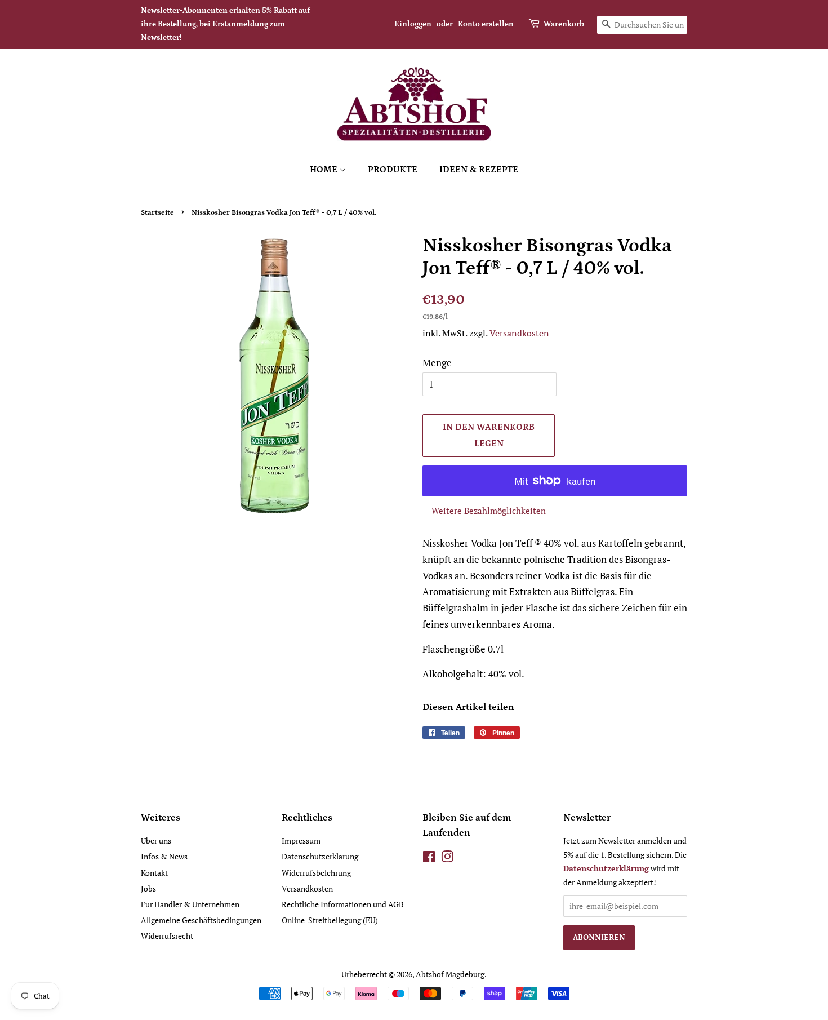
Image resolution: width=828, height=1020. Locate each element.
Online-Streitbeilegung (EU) (330, 920)
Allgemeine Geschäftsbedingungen (201, 920)
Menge (437, 362)
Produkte (392, 170)
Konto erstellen (486, 24)
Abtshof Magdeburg (450, 974)
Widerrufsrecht (167, 935)
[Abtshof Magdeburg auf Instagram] (447, 858)
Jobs (148, 888)
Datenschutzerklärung (320, 856)
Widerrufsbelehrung (316, 872)
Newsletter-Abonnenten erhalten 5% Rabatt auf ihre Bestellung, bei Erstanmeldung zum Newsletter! (225, 24)
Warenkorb (564, 24)
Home (325, 170)
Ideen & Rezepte (478, 170)
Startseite (157, 212)
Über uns (156, 840)
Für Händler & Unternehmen (190, 904)
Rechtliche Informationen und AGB (343, 904)
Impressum (301, 840)
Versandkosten (519, 333)
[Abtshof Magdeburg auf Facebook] (428, 858)
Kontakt (154, 872)
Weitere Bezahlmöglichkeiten (488, 510)
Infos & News (164, 856)
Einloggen (412, 24)
